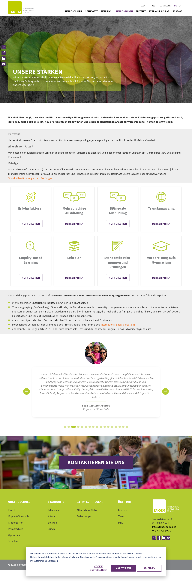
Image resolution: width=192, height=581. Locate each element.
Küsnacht (53, 518)
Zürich (51, 531)
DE (175, 6)
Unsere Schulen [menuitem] (73, 11)
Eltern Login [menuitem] (165, 6)
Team (121, 518)
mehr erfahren (74, 223)
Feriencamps (84, 518)
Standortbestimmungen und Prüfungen (30, 178)
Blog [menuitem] (143, 6)
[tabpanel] (96, 381)
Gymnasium (14, 537)
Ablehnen (149, 568)
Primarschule (15, 531)
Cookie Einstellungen (98, 568)
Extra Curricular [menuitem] (159, 11)
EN (180, 6)
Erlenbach (53, 512)
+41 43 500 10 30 (161, 532)
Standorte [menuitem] (91, 11)
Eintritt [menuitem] (141, 11)
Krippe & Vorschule (18, 518)
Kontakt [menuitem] (177, 11)
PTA (120, 525)
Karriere (122, 512)
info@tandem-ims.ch (164, 529)
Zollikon (52, 525)
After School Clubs (87, 512)
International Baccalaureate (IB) (118, 324)
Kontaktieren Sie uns (96, 464)
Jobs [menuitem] (153, 6)
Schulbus (13, 543)
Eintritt (12, 512)
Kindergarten (15, 525)
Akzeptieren (123, 568)
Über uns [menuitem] (106, 11)
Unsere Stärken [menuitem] (124, 11)
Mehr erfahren (31, 223)
